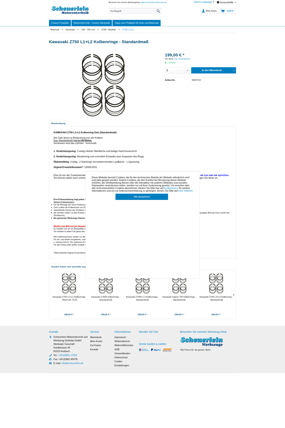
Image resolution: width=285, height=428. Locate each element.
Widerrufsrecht (122, 341)
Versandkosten (122, 353)
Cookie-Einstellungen (121, 363)
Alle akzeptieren (142, 196)
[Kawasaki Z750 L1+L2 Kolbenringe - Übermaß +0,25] (69, 283)
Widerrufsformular (123, 345)
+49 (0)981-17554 (67, 355)
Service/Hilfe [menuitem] (226, 2)
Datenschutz (121, 357)
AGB (116, 349)
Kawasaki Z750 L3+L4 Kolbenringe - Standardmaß (216, 298)
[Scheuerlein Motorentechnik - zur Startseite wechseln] (70, 10)
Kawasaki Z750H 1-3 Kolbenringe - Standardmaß (142, 298)
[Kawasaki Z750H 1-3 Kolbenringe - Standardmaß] (142, 283)
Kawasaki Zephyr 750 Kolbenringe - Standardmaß (179, 298)
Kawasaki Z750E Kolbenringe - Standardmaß (105, 298)
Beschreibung (58, 123)
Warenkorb (96, 337)
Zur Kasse (95, 345)
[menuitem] (135, 11)
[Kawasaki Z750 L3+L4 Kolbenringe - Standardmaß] (216, 283)
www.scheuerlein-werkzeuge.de (154, 2)
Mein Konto (96, 341)
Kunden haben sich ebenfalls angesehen (72, 266)
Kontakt (94, 349)
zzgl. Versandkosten (182, 59)
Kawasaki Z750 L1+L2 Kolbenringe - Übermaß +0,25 (69, 298)
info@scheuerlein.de (72, 363)
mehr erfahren (185, 191)
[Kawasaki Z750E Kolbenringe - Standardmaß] (106, 283)
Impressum (120, 337)
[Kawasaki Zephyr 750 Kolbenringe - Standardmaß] (179, 283)
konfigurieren (171, 188)
